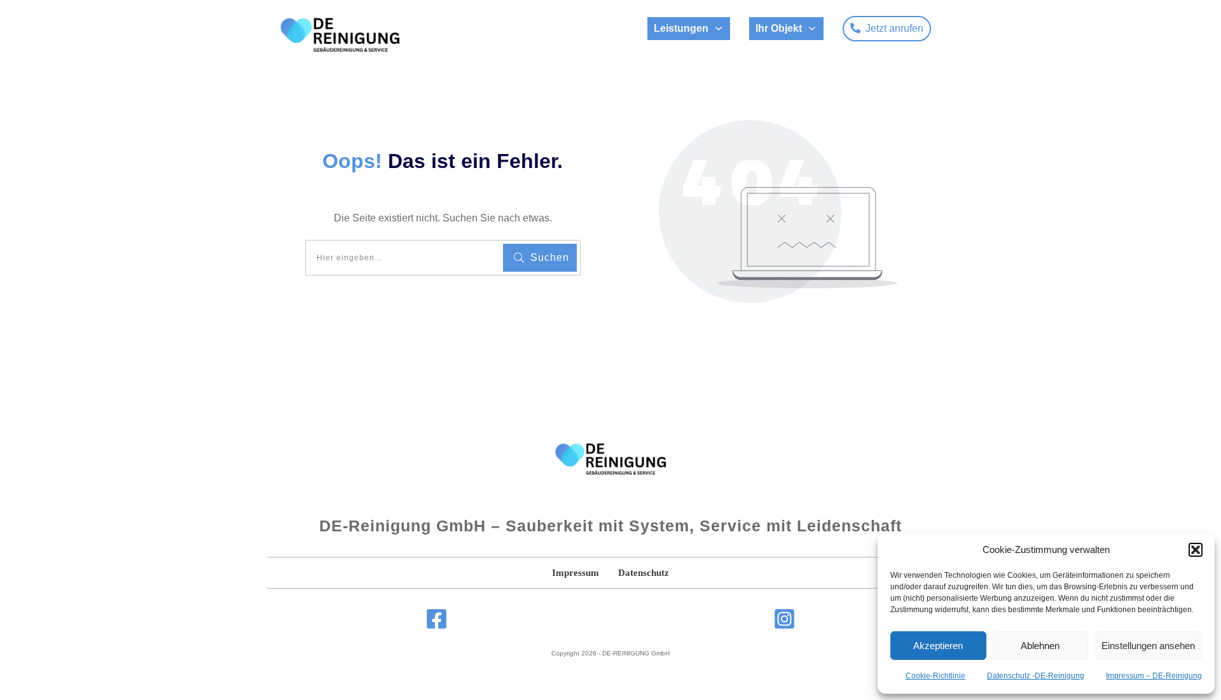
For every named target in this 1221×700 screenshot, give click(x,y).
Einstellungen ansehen (1148, 645)
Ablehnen (1040, 645)
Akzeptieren (938, 645)
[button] (1195, 549)
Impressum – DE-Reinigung (1154, 675)
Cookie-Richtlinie (935, 675)
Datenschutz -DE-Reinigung (1035, 675)
